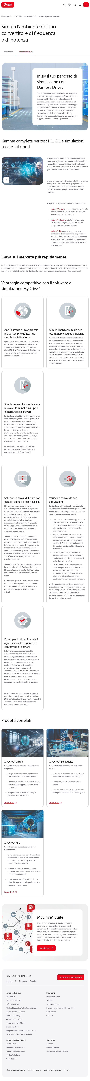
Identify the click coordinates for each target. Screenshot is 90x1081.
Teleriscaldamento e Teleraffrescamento (21, 1008)
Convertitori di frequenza (15, 1047)
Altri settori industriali (14, 1019)
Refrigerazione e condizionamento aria (21, 1030)
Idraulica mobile (12, 1027)
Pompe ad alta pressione (15, 1051)
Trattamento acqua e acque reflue (19, 1034)
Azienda (49, 1044)
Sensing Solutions (13, 1055)
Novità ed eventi (52, 1047)
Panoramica (9, 51)
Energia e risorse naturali (15, 1012)
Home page (5, 16)
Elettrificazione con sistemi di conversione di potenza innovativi (37, 16)
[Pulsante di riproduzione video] (6, 180)
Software (49, 1000)
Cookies (67, 1070)
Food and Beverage (13, 1015)
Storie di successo (53, 1004)
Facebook (23, 981)
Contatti (49, 1015)
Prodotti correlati (25, 51)
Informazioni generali (52, 1070)
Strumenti (50, 992)
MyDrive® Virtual (57, 209)
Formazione (51, 1012)
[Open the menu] (86, 4)
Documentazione (53, 996)
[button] (74, 4)
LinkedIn (9, 981)
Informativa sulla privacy (15, 1070)
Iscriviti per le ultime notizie (71, 977)
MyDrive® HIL (56, 231)
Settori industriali (13, 992)
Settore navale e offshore (15, 1023)
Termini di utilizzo (34, 1070)
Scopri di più (9, 802)
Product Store (11, 1059)
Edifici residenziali (13, 1004)
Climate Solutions (12, 1044)
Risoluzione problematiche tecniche (60, 1008)
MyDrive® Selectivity (59, 220)
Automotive (10, 996)
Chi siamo (50, 1040)
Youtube (33, 981)
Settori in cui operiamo (16, 1040)
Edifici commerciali (13, 1000)
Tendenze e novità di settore (57, 1051)
